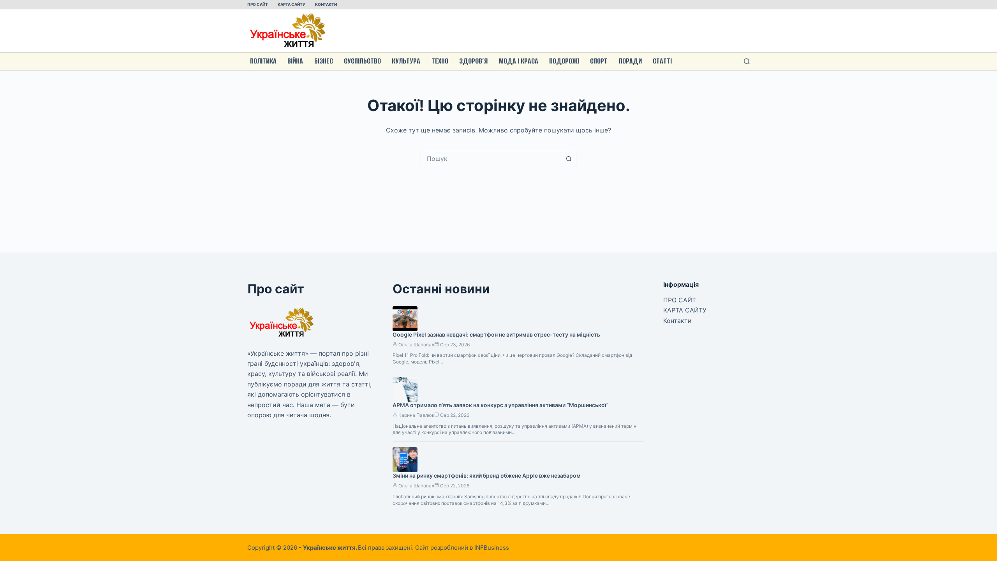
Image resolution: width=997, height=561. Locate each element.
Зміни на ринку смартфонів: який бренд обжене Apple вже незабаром (487, 475)
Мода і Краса (518, 61)
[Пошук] (747, 61)
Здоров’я (473, 61)
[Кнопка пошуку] (568, 158)
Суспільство (362, 61)
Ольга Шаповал (416, 345)
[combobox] (491, 158)
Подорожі (564, 61)
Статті (662, 61)
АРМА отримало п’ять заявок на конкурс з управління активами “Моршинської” (501, 405)
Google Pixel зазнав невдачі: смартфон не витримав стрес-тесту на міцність (496, 334)
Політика (263, 61)
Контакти (326, 4)
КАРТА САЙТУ (291, 4)
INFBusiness (491, 547)
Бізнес (323, 61)
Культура (406, 61)
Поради (630, 61)
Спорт (599, 61)
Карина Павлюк (416, 415)
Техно (440, 61)
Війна (295, 61)
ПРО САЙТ (257, 4)
